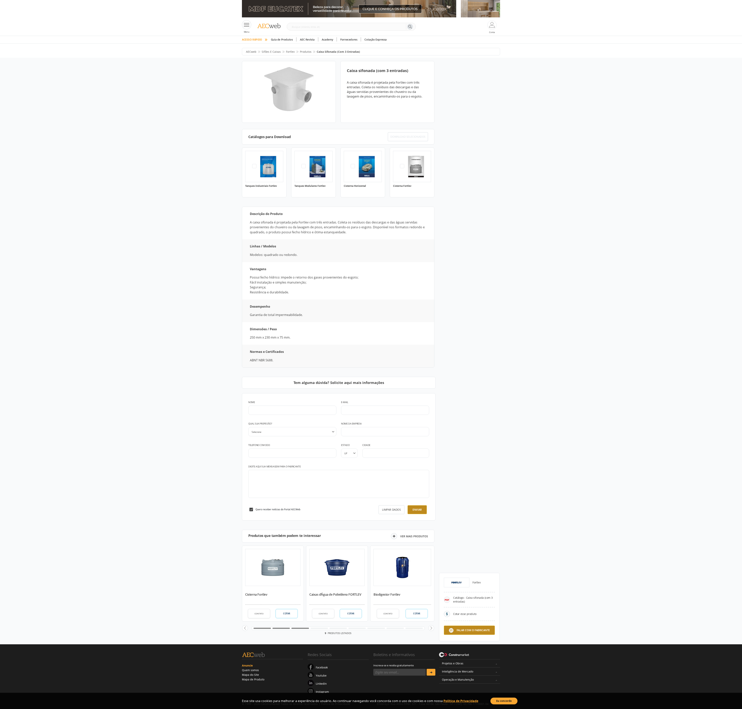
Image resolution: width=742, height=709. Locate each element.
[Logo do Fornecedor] (456, 582)
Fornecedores (348, 39)
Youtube (321, 675)
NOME (251, 402)
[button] (245, 628)
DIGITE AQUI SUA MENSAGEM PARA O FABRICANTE (274, 466)
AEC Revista (307, 39)
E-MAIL (344, 402)
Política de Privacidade (460, 701)
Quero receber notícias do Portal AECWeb (277, 509)
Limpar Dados (391, 509)
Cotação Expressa (375, 39)
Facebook (322, 667)
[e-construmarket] (454, 654)
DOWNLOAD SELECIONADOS (407, 136)
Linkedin (321, 683)
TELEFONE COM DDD (259, 445)
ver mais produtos (414, 536)
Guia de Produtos (282, 39)
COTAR (286, 613)
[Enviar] (431, 672)
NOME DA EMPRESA (351, 423)
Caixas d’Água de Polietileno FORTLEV (335, 594)
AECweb (251, 51)
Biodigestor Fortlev (387, 594)
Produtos (305, 51)
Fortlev (290, 51)
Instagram (322, 692)
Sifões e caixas (271, 51)
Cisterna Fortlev (256, 594)
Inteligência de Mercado (457, 671)
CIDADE (366, 445)
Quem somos (250, 670)
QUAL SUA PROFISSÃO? (260, 423)
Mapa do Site (250, 675)
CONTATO (259, 613)
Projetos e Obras (452, 663)
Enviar (417, 509)
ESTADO (345, 445)
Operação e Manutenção (458, 679)
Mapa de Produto (253, 679)
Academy (327, 39)
